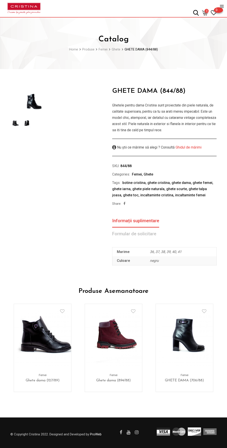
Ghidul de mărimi (188, 147)
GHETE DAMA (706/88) (184, 380)
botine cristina (134, 183)
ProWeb (96, 434)
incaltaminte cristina (156, 195)
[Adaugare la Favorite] (62, 311)
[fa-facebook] (124, 204)
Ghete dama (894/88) (113, 380)
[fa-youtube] (128, 432)
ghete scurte (176, 189)
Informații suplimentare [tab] (135, 220)
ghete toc (131, 195)
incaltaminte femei (190, 195)
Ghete (148, 174)
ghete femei (202, 183)
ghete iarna (121, 189)
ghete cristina (158, 183)
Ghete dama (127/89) (43, 380)
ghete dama (181, 183)
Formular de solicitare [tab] (134, 233)
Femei (137, 174)
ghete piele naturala (148, 189)
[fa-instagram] (137, 432)
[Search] (196, 12)
